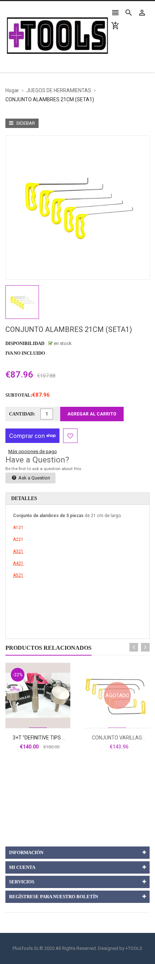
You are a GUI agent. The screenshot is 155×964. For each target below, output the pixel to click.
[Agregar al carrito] (46, 718)
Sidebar (25, 123)
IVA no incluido (25, 353)
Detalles (24, 498)
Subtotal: (18, 395)
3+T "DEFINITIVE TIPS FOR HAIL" (49, 738)
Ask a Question (33, 478)
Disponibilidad (24, 343)
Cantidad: (22, 414)
